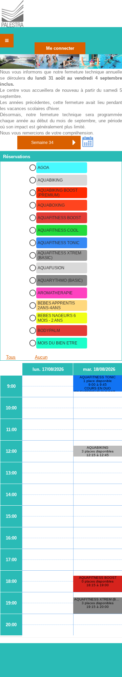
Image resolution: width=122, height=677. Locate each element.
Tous (11, 357)
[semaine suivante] (74, 142)
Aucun (41, 357)
